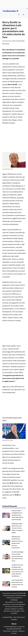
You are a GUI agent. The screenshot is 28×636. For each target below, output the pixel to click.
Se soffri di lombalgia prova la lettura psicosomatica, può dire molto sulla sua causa (17, 556)
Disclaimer (14, 631)
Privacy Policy (7, 631)
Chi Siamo (14, 633)
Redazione (21, 631)
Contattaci (14, 619)
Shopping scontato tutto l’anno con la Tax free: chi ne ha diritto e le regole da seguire (17, 528)
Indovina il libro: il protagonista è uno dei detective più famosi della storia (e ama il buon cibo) (17, 515)
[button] (19, 14)
